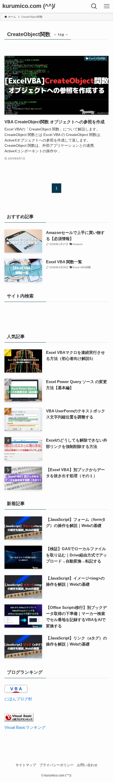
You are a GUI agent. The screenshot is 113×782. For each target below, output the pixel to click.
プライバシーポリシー (56, 765)
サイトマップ (26, 765)
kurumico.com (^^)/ (28, 6)
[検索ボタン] (94, 6)
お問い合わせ (87, 765)
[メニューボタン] (106, 6)
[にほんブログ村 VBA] (16, 691)
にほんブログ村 (18, 699)
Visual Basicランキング (24, 727)
